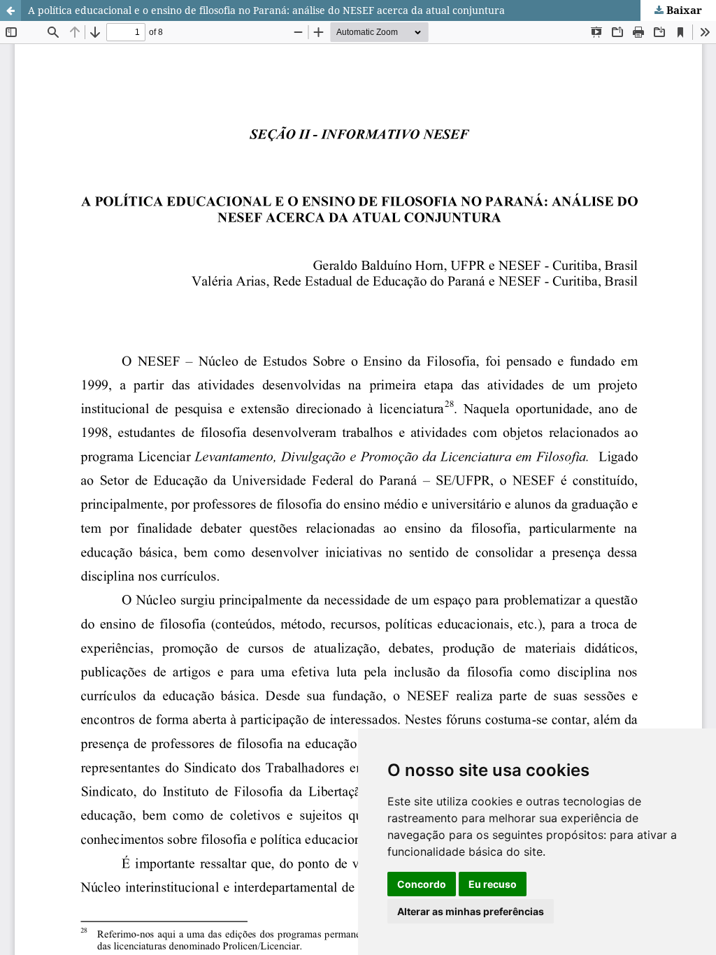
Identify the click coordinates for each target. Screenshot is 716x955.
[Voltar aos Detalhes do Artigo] (10, 10)
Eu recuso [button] (492, 884)
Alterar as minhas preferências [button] (470, 911)
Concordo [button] (421, 884)
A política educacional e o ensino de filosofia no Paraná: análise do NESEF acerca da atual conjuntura (266, 10)
